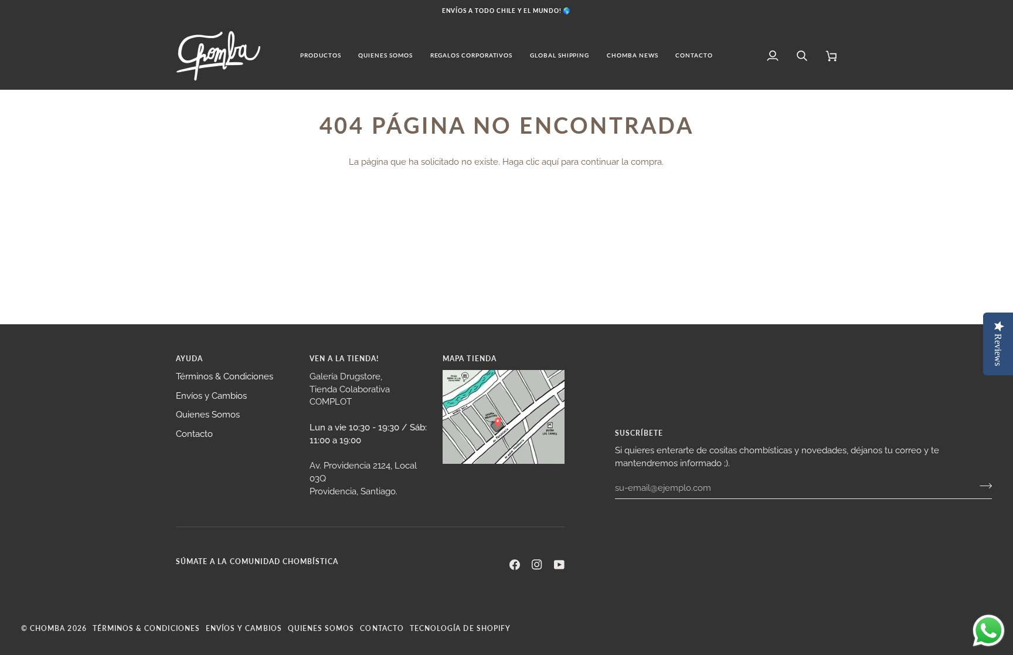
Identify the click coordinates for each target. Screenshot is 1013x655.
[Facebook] (514, 564)
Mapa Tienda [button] (470, 358)
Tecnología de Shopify (460, 628)
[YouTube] (559, 564)
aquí (550, 162)
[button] (320, 56)
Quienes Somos (208, 414)
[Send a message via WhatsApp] (988, 630)
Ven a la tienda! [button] (344, 358)
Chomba (47, 628)
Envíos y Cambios (211, 396)
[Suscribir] (982, 486)
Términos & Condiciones (224, 376)
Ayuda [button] (189, 358)
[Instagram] (537, 564)
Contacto (194, 434)
